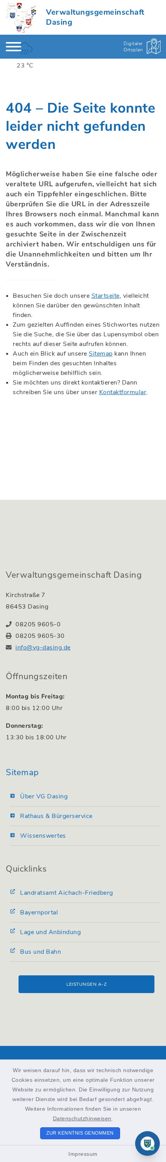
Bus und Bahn (40, 952)
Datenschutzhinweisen (82, 1118)
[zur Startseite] (21, 17)
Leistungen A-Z (86, 984)
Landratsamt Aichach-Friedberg (66, 893)
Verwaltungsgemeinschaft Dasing (95, 17)
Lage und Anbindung (50, 932)
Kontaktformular (123, 392)
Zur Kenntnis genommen (80, 1133)
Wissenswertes (43, 835)
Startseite (105, 296)
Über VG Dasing (44, 796)
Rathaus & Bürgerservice (56, 816)
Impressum (83, 1154)
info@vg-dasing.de (43, 647)
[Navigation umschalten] (13, 46)
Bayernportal (39, 912)
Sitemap (101, 353)
